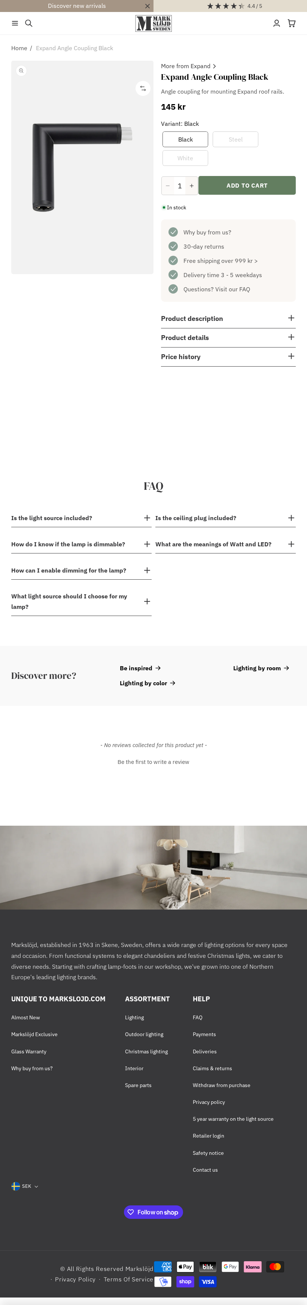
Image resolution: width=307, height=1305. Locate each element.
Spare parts (138, 1085)
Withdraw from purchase (221, 1085)
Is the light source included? (51, 518)
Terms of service (129, 1279)
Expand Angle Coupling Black (74, 48)
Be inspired (136, 668)
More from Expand (185, 66)
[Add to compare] (143, 88)
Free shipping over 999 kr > (220, 260)
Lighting (134, 1017)
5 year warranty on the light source (233, 1119)
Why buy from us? (207, 232)
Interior (134, 1068)
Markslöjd (139, 1268)
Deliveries (205, 1051)
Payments (204, 1034)
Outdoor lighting (144, 1034)
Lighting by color (143, 683)
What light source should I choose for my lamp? (69, 601)
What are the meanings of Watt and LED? (213, 544)
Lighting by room (257, 668)
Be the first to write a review (153, 761)
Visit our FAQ (232, 289)
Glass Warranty (28, 1051)
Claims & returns (212, 1068)
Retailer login (208, 1135)
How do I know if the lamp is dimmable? (68, 544)
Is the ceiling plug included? (195, 518)
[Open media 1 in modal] (82, 167)
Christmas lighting (146, 1051)
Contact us (205, 1169)
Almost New (25, 1017)
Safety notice (208, 1153)
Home (19, 48)
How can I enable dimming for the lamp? (68, 570)
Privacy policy (209, 1102)
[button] (15, 23)
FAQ (198, 1017)
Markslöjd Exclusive (34, 1034)
